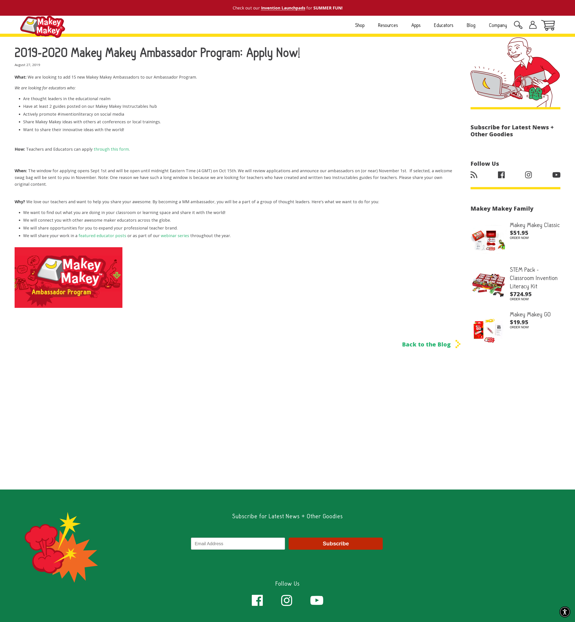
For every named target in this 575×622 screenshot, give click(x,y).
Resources (388, 25)
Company (498, 25)
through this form (111, 149)
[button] (565, 612)
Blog (471, 25)
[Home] (42, 34)
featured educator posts (102, 235)
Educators (443, 25)
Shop (360, 25)
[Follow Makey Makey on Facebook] (257, 600)
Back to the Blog (427, 344)
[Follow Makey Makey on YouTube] (316, 600)
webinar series (175, 235)
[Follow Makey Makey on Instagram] (286, 600)
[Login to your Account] (518, 26)
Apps (415, 25)
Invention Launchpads (283, 8)
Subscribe (336, 543)
